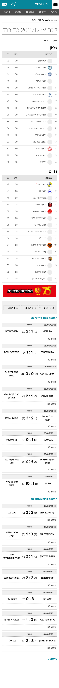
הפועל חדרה (11, 331)
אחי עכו (47, 484)
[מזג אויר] (13, 4)
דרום (46, 40)
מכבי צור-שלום (11, 352)
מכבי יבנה (11, 513)
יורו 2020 (42, 4)
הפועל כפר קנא (47, 374)
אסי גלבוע (47, 331)
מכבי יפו (47, 599)
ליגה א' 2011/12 (41, 20)
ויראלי (6, 12)
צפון (55, 40)
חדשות (42, 12)
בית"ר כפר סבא (47, 620)
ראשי (54, 12)
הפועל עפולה (11, 418)
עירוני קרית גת (47, 534)
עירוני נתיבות (47, 578)
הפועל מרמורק (47, 556)
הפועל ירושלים (11, 620)
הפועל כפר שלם (12, 578)
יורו (55, 20)
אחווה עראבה (47, 352)
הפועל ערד (11, 599)
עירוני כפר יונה (47, 513)
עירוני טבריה (12, 440)
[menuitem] (43, 12)
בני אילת (12, 641)
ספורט (18, 12)
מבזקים (30, 12)
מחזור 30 (52, 339)
